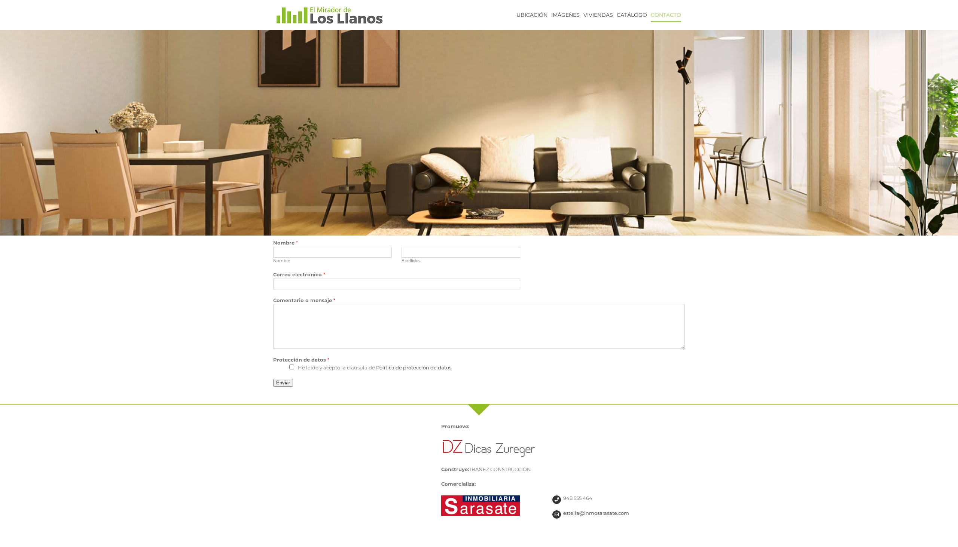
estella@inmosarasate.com (596, 513)
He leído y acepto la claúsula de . (375, 368)
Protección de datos (301, 360)
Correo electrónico (299, 274)
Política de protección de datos (413, 368)
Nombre (285, 243)
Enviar (283, 382)
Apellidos (411, 260)
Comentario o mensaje (304, 300)
